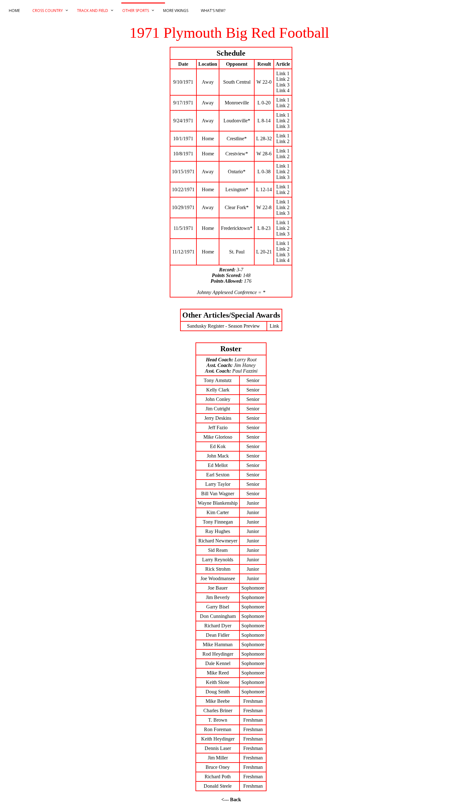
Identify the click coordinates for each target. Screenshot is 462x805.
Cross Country (47, 10)
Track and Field (92, 10)
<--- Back (231, 799)
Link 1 (282, 73)
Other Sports (135, 10)
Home (14, 10)
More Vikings (175, 10)
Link (274, 326)
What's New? (213, 10)
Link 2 (282, 79)
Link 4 (282, 90)
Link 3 (282, 84)
